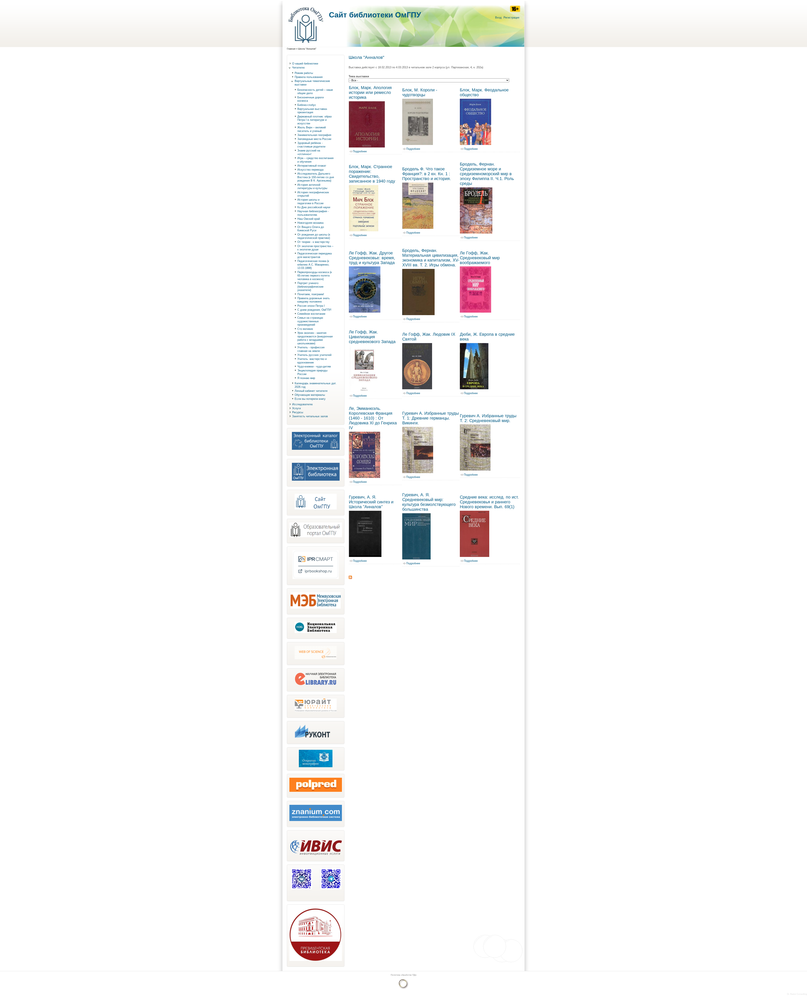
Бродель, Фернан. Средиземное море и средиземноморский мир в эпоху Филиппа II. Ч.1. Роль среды (487, 174)
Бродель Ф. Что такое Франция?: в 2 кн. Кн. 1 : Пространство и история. (426, 174)
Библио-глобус (306, 105)
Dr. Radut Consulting (797, 994)
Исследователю (302, 404)
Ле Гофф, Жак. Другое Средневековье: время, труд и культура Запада (372, 258)
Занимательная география (314, 135)
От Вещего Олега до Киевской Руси (310, 228)
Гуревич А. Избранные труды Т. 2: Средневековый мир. (488, 418)
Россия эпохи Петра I (311, 305)
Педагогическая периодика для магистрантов (314, 255)
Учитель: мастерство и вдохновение (312, 360)
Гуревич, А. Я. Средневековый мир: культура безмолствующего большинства (429, 502)
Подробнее (360, 151)
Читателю (298, 67)
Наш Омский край (308, 218)
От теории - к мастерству (313, 241)
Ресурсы (297, 412)
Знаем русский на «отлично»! (308, 152)
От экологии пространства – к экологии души (315, 248)
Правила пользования (309, 77)
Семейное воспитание (311, 313)
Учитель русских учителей (314, 355)
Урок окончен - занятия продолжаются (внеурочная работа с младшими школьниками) (315, 338)
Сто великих (305, 328)
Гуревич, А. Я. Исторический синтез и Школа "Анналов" (371, 502)
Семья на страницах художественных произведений (310, 321)
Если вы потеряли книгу (310, 398)
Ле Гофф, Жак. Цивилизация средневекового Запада (372, 337)
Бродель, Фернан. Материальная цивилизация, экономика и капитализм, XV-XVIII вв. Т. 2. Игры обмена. (430, 257)
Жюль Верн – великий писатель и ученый (311, 129)
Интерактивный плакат (311, 165)
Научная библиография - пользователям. (313, 213)
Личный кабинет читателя (311, 390)
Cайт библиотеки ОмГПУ (375, 15)
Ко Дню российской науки (313, 207)
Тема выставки (359, 76)
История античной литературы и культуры (312, 186)
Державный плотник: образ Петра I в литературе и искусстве (314, 120)
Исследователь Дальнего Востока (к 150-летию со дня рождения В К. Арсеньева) (315, 177)
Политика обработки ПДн (404, 975)
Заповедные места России (314, 139)
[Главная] (306, 44)
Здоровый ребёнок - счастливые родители (311, 144)
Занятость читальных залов (310, 416)
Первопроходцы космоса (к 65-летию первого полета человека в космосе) (314, 276)
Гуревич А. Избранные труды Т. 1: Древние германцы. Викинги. (430, 418)
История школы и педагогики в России (310, 201)
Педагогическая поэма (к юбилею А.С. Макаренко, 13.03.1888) (313, 264)
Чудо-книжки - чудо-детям (314, 366)
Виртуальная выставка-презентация (312, 110)
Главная (291, 48)
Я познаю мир (306, 378)
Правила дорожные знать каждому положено (313, 300)
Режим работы (304, 73)
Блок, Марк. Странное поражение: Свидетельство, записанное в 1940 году (372, 173)
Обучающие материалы (310, 394)
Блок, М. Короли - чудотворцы (419, 92)
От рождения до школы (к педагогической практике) (313, 236)
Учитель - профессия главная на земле (310, 349)
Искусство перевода (310, 169)
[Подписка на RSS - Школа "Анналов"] (350, 578)
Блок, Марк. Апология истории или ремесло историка (370, 92)
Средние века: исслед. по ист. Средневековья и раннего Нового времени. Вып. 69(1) (489, 502)
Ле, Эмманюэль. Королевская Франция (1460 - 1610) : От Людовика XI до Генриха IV (373, 418)
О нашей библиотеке (305, 63)
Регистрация (511, 17)
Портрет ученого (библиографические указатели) (310, 287)
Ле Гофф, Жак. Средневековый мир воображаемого (480, 258)
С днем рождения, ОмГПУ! (314, 309)
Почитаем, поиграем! (310, 294)
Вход (498, 17)
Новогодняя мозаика (310, 222)
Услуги (296, 408)
